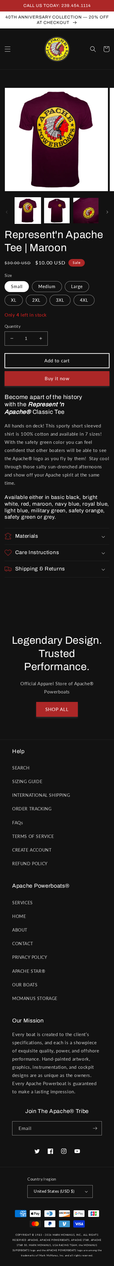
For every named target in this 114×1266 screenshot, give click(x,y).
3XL (60, 300)
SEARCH (21, 767)
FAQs (17, 822)
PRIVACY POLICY (29, 957)
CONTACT (22, 943)
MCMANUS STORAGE (34, 998)
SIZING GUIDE (27, 781)
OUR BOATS (24, 984)
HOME (19, 916)
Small (16, 286)
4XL (84, 300)
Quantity (13, 326)
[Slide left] (6, 212)
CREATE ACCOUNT (31, 849)
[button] (7, 49)
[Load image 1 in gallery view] (28, 210)
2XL (36, 300)
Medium (47, 286)
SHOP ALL (57, 709)
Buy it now (57, 378)
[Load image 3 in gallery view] (86, 210)
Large (77, 286)
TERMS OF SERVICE (33, 836)
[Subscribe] (95, 1128)
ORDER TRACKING (31, 808)
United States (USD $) (54, 1191)
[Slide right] (107, 212)
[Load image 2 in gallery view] (57, 210)
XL (13, 300)
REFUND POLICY (30, 863)
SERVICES (22, 902)
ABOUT (19, 929)
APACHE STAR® (28, 971)
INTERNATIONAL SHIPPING (41, 795)
